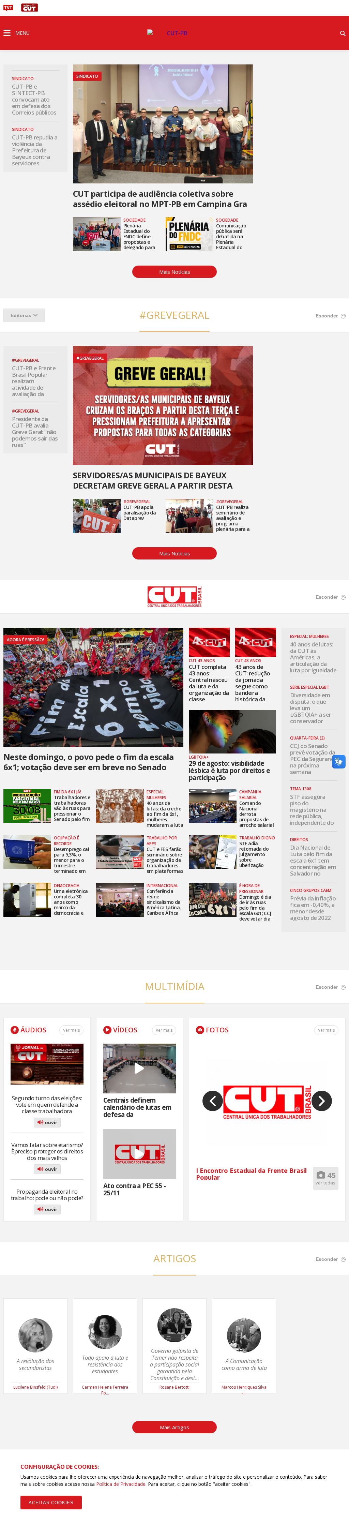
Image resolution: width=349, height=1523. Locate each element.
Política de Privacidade (121, 1484)
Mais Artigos (174, 1427)
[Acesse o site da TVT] (8, 9)
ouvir (50, 1122)
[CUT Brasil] (174, 605)
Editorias (21, 315)
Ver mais (71, 1030)
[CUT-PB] (174, 33)
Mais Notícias (174, 271)
